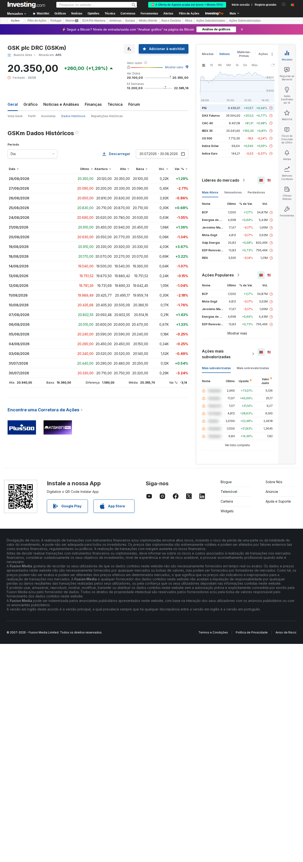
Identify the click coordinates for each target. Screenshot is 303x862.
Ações (15, 20)
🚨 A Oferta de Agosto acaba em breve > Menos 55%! (187, 4)
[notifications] (283, 4)
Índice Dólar (210, 146)
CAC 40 (207, 123)
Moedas (208, 54)
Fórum (134, 104)
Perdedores (256, 192)
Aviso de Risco (286, 632)
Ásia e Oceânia (171, 20)
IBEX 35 (207, 131)
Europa (130, 20)
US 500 (207, 138)
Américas (115, 20)
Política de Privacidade (252, 632)
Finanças (93, 104)
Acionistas (48, 116)
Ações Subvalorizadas (210, 20)
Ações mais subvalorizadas (216, 354)
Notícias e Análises (61, 104)
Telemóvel (229, 492)
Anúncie (272, 492)
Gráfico (30, 104)
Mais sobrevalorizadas (253, 368)
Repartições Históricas (107, 116)
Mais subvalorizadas (216, 368)
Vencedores (233, 192)
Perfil (32, 116)
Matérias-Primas (244, 54)
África (188, 20)
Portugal (55, 20)
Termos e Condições (213, 632)
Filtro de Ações (189, 13)
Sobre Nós (274, 482)
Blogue (226, 482)
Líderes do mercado (220, 180)
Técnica (115, 104)
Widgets (227, 511)
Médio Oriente (148, 20)
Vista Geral (15, 116)
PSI (204, 108)
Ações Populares (218, 275)
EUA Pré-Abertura (93, 20)
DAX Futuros (211, 115)
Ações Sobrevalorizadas (245, 20)
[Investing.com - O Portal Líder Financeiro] (26, 4)
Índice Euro (210, 153)
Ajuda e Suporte (278, 501)
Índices (224, 54)
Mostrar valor (174, 67)
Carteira (227, 501)
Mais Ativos (210, 192)
